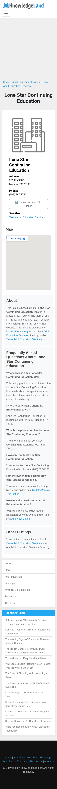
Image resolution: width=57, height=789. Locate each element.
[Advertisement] (28, 47)
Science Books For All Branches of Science (28, 721)
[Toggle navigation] (6, 13)
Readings (10, 583)
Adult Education (13, 576)
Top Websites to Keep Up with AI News (25, 658)
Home (6, 82)
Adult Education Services (26, 82)
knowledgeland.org (17, 331)
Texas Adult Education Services (27, 217)
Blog (7, 570)
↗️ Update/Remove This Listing (28, 204)
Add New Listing (20, 518)
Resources (11, 596)
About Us (10, 603)
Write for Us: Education (17, 589)
